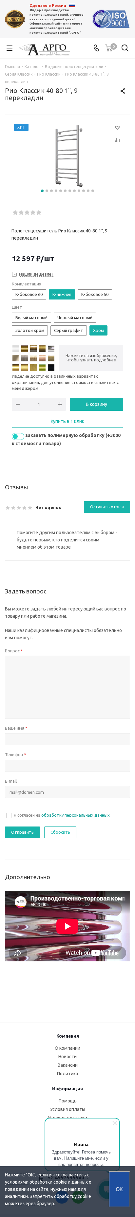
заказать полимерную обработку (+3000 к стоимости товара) (66, 439)
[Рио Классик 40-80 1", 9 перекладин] (67, 156)
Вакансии (68, 1065)
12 (92, 191)
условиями (17, 1182)
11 (88, 191)
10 (83, 191)
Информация (67, 1088)
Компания (67, 1036)
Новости (67, 1056)
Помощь (68, 1100)
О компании (67, 1048)
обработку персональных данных (75, 815)
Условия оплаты (67, 1109)
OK (119, 1189)
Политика (67, 1073)
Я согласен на (62, 815)
